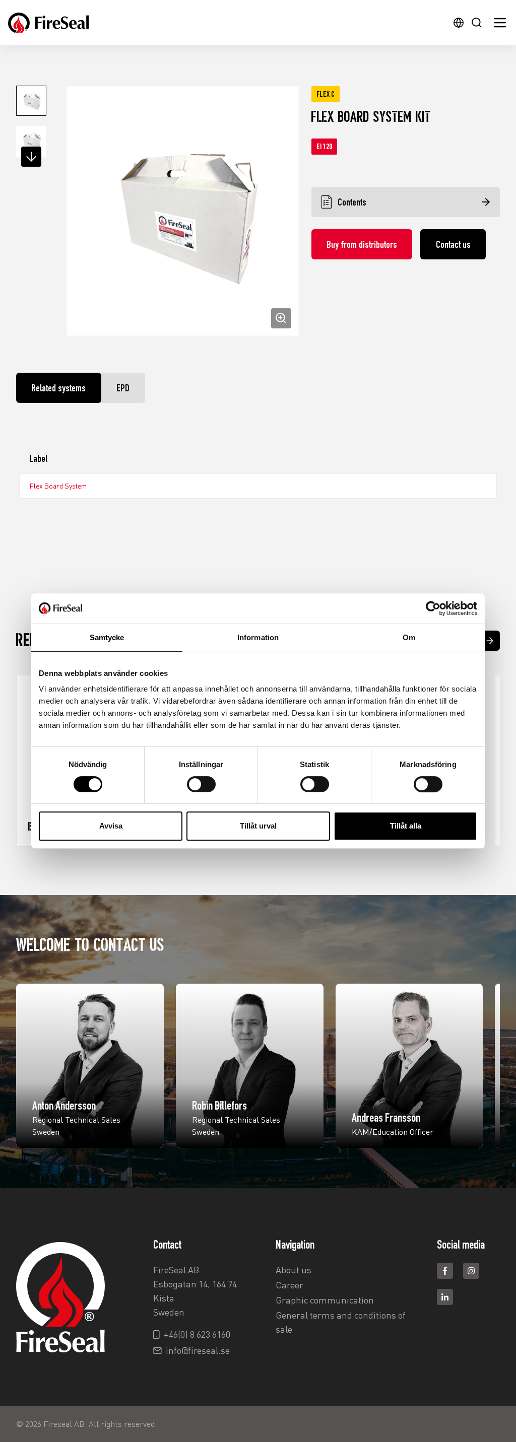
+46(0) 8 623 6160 (197, 1334)
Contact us (453, 244)
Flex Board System (58, 486)
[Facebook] (445, 1271)
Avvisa (110, 825)
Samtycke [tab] (107, 637)
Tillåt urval (258, 825)
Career (289, 1284)
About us (293, 1269)
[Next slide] (490, 641)
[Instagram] (471, 1271)
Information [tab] (258, 637)
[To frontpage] (48, 23)
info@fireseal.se (198, 1350)
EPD (123, 388)
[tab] (58, 388)
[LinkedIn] (445, 1297)
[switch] (201, 784)
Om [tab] (409, 637)
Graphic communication (325, 1300)
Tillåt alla (405, 825)
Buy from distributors (362, 244)
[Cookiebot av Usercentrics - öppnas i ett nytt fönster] (433, 608)
